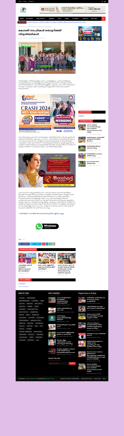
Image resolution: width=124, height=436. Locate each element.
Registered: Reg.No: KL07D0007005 (70, 378)
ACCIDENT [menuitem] (75, 18)
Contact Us (31, 1)
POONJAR (29, 329)
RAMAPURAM (22, 334)
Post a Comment (23, 286)
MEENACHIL (22, 323)
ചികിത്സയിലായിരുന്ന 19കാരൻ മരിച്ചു (94, 147)
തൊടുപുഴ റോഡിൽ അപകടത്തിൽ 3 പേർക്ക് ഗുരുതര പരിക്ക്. (95, 316)
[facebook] (102, 1)
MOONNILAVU (39, 323)
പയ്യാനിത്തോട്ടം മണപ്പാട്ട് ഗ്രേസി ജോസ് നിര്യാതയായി (96, 307)
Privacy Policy (97, 378)
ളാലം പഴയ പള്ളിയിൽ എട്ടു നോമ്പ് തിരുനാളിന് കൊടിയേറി (46, 267)
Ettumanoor (22, 306)
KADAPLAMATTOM (32, 309)
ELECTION (22, 303)
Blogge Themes (50, 378)
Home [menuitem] (21, 18)
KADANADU (22, 309)
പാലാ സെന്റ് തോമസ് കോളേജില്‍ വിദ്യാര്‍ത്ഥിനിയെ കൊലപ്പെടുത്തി (64, 300)
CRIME (42, 301)
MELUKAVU (30, 323)
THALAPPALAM (23, 337)
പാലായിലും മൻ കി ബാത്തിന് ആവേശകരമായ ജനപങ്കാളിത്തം (25, 268)
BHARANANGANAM (24, 301)
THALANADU (39, 334)
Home (20, 1)
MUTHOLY (22, 326)
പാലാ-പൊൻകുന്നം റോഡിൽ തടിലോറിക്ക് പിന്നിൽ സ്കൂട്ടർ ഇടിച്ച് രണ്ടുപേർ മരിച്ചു (94, 325)
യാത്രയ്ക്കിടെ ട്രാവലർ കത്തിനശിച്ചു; (94, 155)
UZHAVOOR (22, 340)
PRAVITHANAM (38, 331)
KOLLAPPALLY (22, 317)
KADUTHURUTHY (23, 312)
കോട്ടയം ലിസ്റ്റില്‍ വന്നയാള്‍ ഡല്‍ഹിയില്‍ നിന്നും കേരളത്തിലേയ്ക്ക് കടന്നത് (66, 350)
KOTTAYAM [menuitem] (29, 18)
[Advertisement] (92, 71)
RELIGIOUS (31, 334)
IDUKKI (36, 306)
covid (37, 340)
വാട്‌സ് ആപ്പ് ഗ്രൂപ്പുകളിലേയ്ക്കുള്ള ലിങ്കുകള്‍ (64, 317)
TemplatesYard (32, 378)
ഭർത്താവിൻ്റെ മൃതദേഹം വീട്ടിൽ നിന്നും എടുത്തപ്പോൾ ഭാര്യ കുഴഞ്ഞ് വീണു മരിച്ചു (95, 344)
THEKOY (31, 337)
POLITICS (21, 329)
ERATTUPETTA (38, 303)
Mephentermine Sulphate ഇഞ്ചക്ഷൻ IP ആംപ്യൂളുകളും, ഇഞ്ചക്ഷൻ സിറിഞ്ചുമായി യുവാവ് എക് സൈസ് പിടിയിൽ (96, 355)
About (25, 1)
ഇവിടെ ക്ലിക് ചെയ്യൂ (56, 214)
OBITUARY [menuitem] (94, 18)
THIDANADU (39, 337)
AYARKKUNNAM (31, 298)
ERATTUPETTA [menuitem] (41, 18)
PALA (23, 27)
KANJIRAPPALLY (34, 312)
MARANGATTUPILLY (36, 320)
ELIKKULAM (30, 303)
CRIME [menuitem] (67, 18)
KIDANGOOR (35, 315)
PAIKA (36, 326)
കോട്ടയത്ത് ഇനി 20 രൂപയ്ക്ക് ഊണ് (66, 325)
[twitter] (105, 1)
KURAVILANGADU (23, 320)
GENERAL (30, 306)
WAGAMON (31, 340)
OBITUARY (29, 326)
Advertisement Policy (86, 378)
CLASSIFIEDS (35, 301)
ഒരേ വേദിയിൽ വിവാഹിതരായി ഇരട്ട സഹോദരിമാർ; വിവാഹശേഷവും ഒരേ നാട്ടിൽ (94, 128)
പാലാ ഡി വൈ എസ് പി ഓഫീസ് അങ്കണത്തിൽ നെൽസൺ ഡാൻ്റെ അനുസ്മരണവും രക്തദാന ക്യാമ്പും (66, 269)
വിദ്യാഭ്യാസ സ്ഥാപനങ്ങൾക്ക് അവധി (96, 334)
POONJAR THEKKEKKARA (25, 331)
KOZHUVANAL (40, 317)
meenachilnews (24, 38)
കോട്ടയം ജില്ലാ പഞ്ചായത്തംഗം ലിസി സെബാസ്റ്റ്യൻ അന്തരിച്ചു (65, 342)
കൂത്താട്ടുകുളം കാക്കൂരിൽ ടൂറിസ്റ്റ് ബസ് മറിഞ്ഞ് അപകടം (95, 139)
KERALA (28, 315)
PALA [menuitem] (59, 18)
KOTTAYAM (31, 317)
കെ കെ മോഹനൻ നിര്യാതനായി (93, 162)
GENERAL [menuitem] (51, 18)
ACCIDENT (22, 298)
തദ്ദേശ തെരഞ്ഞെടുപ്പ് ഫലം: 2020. (64, 309)
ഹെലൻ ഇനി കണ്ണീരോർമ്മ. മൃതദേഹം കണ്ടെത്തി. (66, 333)
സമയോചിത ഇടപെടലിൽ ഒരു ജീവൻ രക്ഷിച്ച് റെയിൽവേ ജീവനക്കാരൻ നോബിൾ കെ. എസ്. (56, 22)
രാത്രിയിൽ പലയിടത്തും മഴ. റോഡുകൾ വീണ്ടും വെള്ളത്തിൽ (96, 299)
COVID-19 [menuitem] (85, 18)
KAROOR (21, 315)
